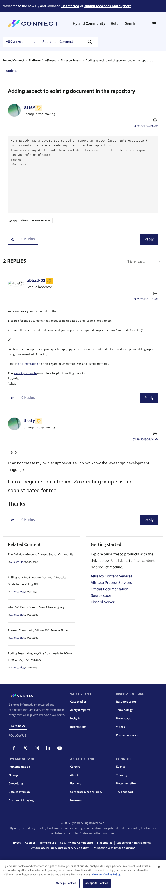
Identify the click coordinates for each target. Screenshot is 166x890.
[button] (13, 239)
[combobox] (68, 42)
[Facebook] (14, 748)
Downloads (123, 718)
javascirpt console (25, 373)
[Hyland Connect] (33, 23)
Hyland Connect (13, 60)
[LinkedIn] (48, 748)
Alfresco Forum (71, 60)
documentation (28, 364)
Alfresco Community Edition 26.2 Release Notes (38, 630)
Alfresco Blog (17, 562)
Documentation (126, 783)
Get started (70, 6)
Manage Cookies (66, 883)
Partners (75, 783)
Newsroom (77, 800)
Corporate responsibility (86, 792)
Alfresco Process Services (111, 582)
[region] (83, 875)
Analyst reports (80, 710)
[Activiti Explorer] (151, 262)
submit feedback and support (107, 6)
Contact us (18, 726)
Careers (75, 767)
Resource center (126, 702)
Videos (120, 727)
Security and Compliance (76, 843)
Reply (149, 239)
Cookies (30, 843)
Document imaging (21, 800)
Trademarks (104, 843)
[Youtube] (59, 748)
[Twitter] (25, 748)
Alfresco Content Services (35, 220)
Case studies (78, 702)
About (74, 775)
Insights (75, 718)
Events (120, 767)
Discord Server (102, 602)
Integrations (78, 727)
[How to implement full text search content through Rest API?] (159, 262)
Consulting (16, 783)
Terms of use (48, 843)
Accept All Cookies (96, 883)
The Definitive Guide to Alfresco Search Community (40, 554)
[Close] (159, 866)
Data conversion (19, 792)
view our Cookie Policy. (106, 874)
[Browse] (154, 23)
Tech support (124, 792)
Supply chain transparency (133, 843)
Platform (35, 60)
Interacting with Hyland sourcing (114, 848)
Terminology (124, 710)
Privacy (16, 843)
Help (114, 23)
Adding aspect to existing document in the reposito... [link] (119, 60)
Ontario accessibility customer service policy (60, 848)
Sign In (130, 23)
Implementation (19, 767)
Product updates (127, 735)
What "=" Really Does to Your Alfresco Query (36, 607)
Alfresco (50, 60)
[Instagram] (37, 748)
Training (121, 775)
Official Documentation (109, 589)
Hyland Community (89, 23)
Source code (101, 595)
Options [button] (11, 71)
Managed (14, 775)
